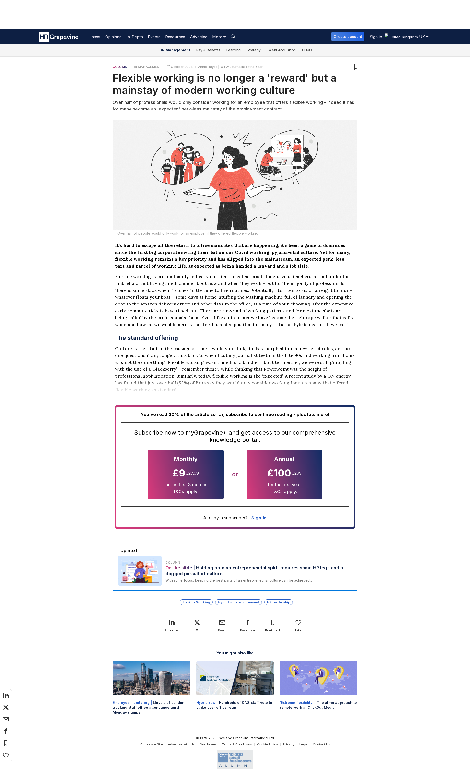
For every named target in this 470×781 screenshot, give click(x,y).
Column (120, 67)
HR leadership (278, 602)
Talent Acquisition (281, 50)
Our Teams (208, 744)
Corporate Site (151, 744)
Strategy (254, 50)
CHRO (307, 50)
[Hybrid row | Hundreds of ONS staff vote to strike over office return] (235, 689)
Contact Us (321, 744)
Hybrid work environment (238, 602)
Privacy (288, 744)
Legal (303, 744)
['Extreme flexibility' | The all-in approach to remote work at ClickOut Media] (318, 689)
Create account (348, 36)
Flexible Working (196, 602)
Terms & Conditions (237, 744)
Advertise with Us (181, 744)
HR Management (174, 50)
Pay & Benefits (208, 50)
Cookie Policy (267, 744)
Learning (233, 50)
